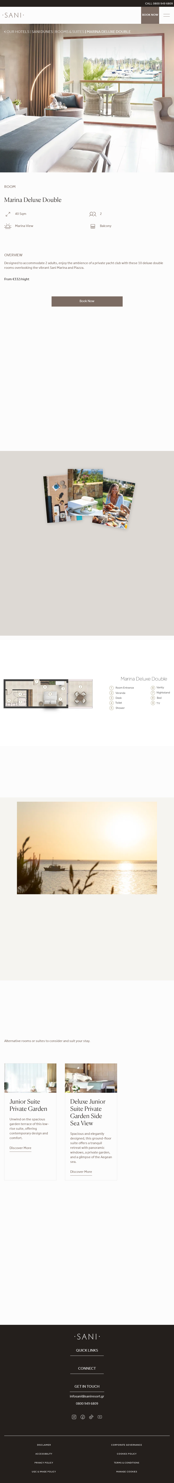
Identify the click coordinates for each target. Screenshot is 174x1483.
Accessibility (43, 1454)
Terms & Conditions (126, 1463)
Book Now (150, 15)
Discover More (20, 1148)
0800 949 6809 (87, 1404)
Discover (11, 967)
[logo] (13, 15)
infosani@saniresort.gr (87, 1396)
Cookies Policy (127, 1454)
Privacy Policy (44, 1463)
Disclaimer (44, 1445)
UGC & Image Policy (44, 1472)
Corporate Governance (126, 1445)
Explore (87, 1273)
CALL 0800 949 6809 (159, 4)
